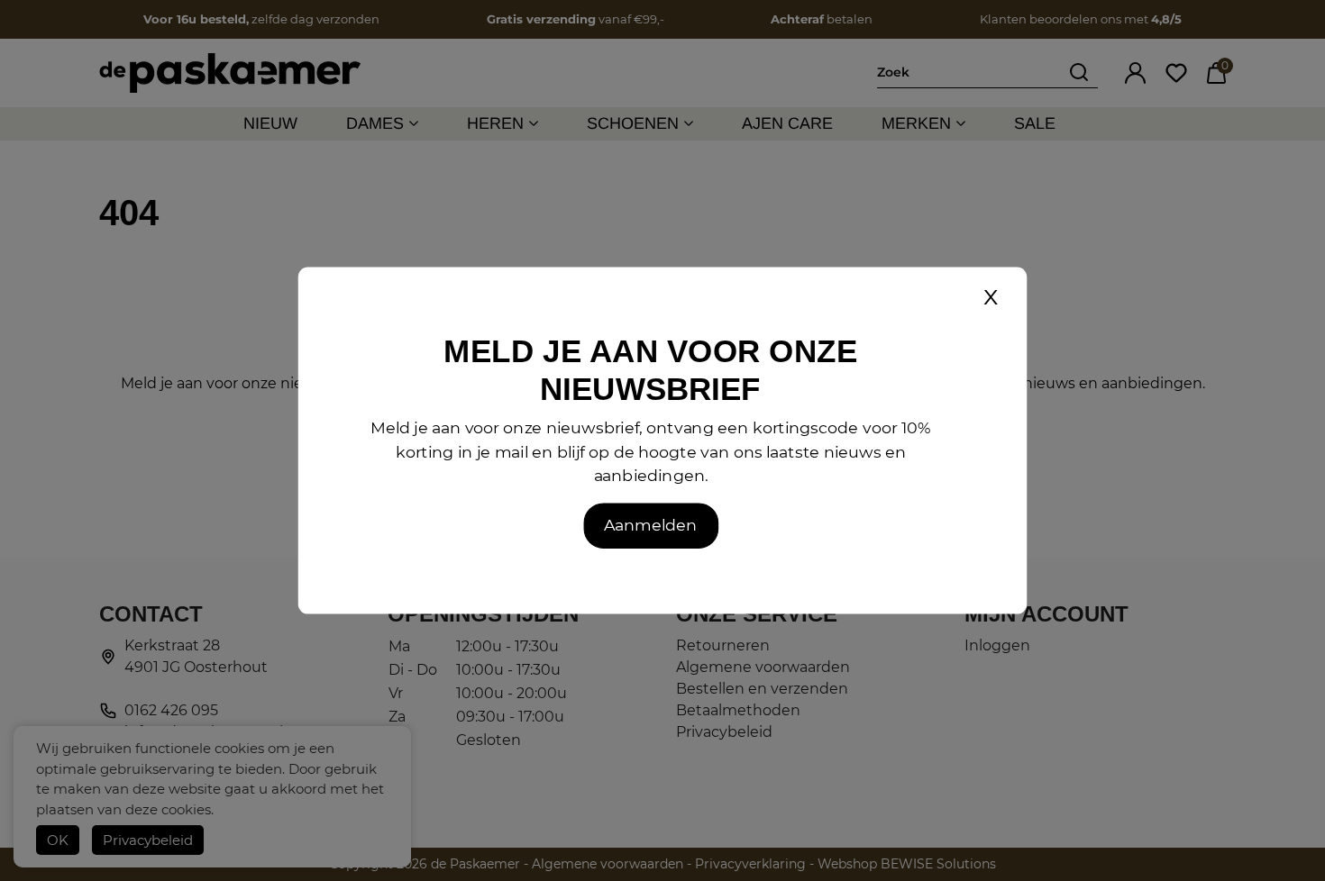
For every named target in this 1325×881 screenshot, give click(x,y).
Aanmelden (650, 524)
